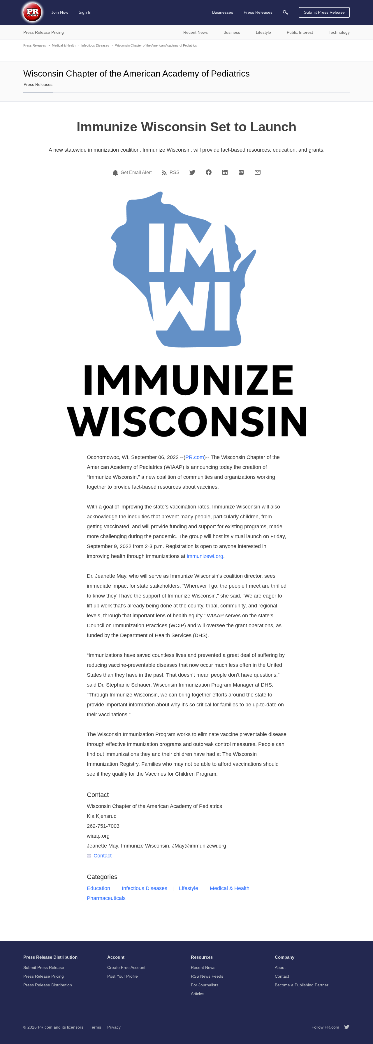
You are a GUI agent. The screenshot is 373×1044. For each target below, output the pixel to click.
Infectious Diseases (95, 45)
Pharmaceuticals (106, 898)
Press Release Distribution (47, 985)
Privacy (114, 1027)
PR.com (194, 457)
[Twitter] (192, 172)
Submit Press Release (324, 12)
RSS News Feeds (207, 976)
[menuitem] (285, 12)
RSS (175, 172)
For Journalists (204, 985)
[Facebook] (208, 172)
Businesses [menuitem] (222, 12)
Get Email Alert (136, 172)
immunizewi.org (205, 556)
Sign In (85, 12)
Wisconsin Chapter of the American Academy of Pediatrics (156, 45)
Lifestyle (188, 888)
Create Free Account (126, 967)
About (280, 967)
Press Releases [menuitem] (258, 12)
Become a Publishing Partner (301, 985)
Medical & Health (63, 45)
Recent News (203, 967)
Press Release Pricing (43, 976)
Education (98, 888)
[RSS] (165, 172)
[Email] (257, 172)
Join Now (59, 12)
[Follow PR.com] (344, 1027)
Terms (95, 1027)
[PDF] (241, 172)
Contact (103, 856)
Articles (197, 993)
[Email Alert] (116, 172)
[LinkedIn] (224, 172)
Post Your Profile (122, 976)
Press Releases (34, 45)
